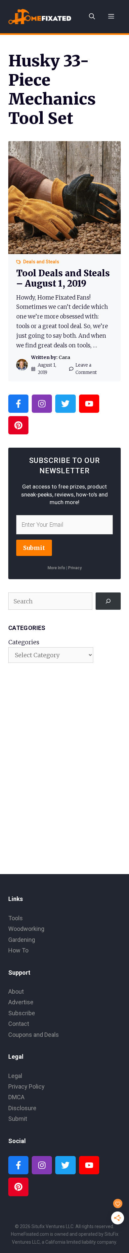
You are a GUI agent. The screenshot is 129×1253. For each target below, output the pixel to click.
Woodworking (26, 928)
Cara (64, 357)
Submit (34, 548)
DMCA (16, 1097)
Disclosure (22, 1108)
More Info (56, 568)
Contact (18, 1023)
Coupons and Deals (33, 1034)
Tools (15, 918)
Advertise (20, 1002)
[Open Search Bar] (92, 17)
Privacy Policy (26, 1086)
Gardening (21, 939)
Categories (23, 642)
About (16, 991)
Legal (15, 1075)
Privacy (75, 568)
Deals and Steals (41, 261)
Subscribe (21, 1013)
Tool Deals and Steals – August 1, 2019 (63, 278)
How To (18, 950)
